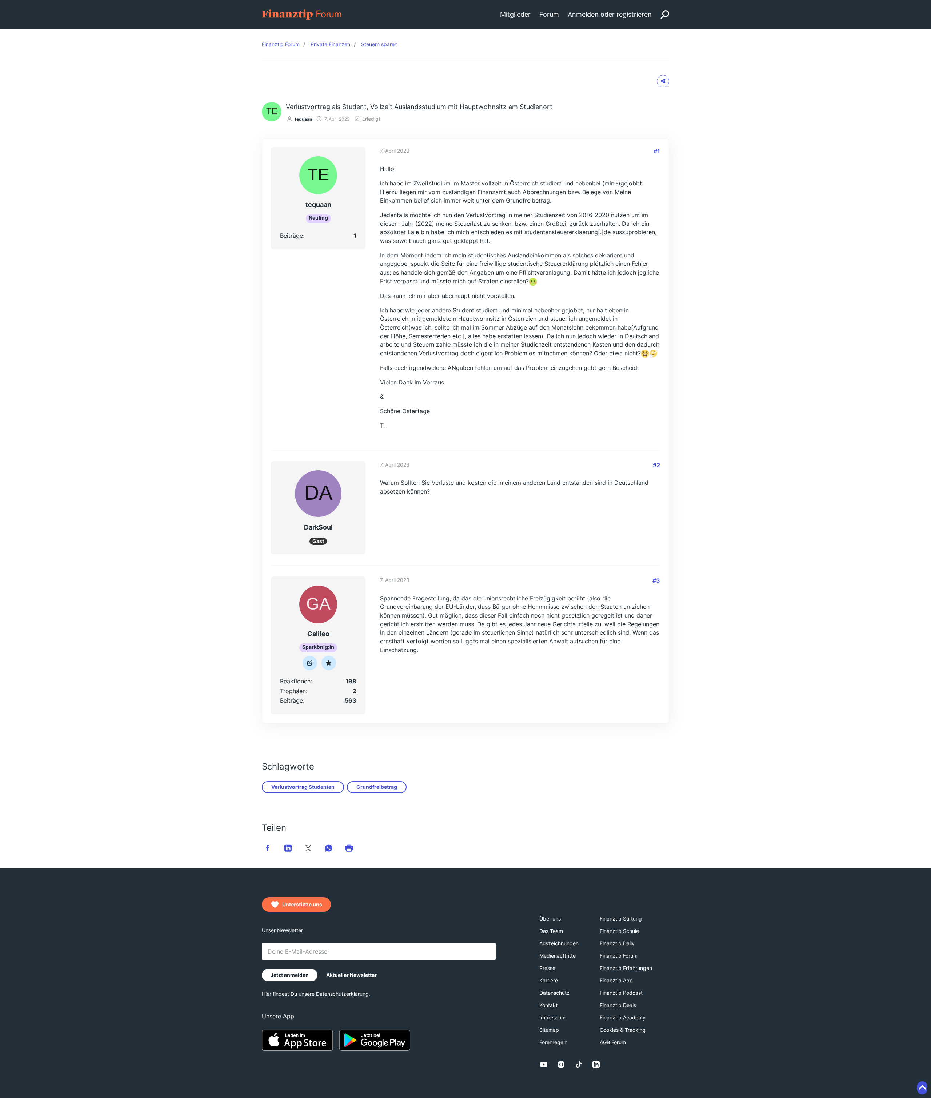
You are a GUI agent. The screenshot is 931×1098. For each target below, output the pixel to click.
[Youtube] (543, 1064)
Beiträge (291, 235)
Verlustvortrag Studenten (303, 787)
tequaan (303, 119)
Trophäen (293, 691)
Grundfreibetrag (376, 787)
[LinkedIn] (596, 1064)
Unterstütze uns (302, 904)
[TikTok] (578, 1064)
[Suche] (664, 14)
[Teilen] (663, 81)
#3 (656, 580)
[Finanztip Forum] (302, 14)
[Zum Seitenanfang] (922, 1087)
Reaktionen (295, 681)
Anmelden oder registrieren (610, 14)
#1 (657, 151)
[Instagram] (561, 1064)
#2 (656, 465)
